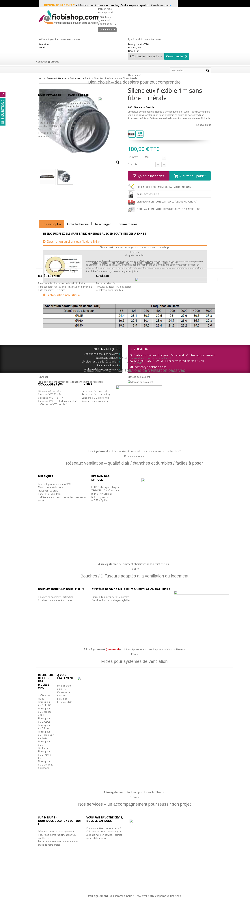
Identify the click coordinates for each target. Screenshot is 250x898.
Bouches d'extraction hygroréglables (111, 600)
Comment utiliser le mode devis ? (103, 828)
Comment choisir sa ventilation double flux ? (154, 451)
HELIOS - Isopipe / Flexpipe (105, 487)
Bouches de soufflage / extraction (55, 597)
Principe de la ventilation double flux (50, 104)
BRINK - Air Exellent (101, 494)
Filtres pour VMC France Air (44, 755)
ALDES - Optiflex (99, 500)
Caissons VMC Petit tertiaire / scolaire (58, 401)
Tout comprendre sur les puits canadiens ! (146, 358)
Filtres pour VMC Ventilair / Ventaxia (46, 735)
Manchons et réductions (50, 487)
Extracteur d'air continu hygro (97, 394)
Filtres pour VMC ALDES (44, 720)
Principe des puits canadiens (47, 134)
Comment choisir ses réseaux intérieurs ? (146, 564)
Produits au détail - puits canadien (113, 286)
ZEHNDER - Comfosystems (105, 490)
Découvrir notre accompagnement (56, 831)
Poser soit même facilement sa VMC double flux (57, 836)
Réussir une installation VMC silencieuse (80, 111)
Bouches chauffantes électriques (55, 600)
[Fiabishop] (66, 17)
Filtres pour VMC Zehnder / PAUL (45, 712)
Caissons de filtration (63, 693)
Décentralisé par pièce (49, 391)
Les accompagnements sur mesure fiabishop (142, 247)
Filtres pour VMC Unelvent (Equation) (45, 764)
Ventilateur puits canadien (109, 290)
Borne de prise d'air (106, 283)
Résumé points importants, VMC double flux (50, 126)
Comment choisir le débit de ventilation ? (81, 104)
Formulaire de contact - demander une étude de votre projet (58, 843)
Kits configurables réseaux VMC (54, 484)
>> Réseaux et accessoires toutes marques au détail (62, 498)
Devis (56, 61)
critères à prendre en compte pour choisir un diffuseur (153, 649)
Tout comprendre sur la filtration (80, 117)
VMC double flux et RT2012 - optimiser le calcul (79, 126)
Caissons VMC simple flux (95, 398)
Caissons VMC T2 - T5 (49, 394)
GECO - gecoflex (99, 497)
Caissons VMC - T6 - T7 (50, 398)
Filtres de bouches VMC (64, 700)
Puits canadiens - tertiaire (51, 290)
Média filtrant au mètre (64, 687)
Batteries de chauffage (50, 494)
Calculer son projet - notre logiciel (104, 831)
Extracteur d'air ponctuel (94, 391)
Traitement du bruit (48, 490)
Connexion (42, 61)
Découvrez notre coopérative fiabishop (158, 896)
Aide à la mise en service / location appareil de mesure (104, 836)
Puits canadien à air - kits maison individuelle (61, 283)
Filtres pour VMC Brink (44, 726)
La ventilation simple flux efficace (51, 111)
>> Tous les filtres (44, 696)
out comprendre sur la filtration (146, 792)
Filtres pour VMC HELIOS (44, 703)
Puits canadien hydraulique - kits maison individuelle (65, 286)
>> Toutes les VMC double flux (53, 404)
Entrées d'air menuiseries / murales (110, 597)
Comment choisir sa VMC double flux (48, 117)
